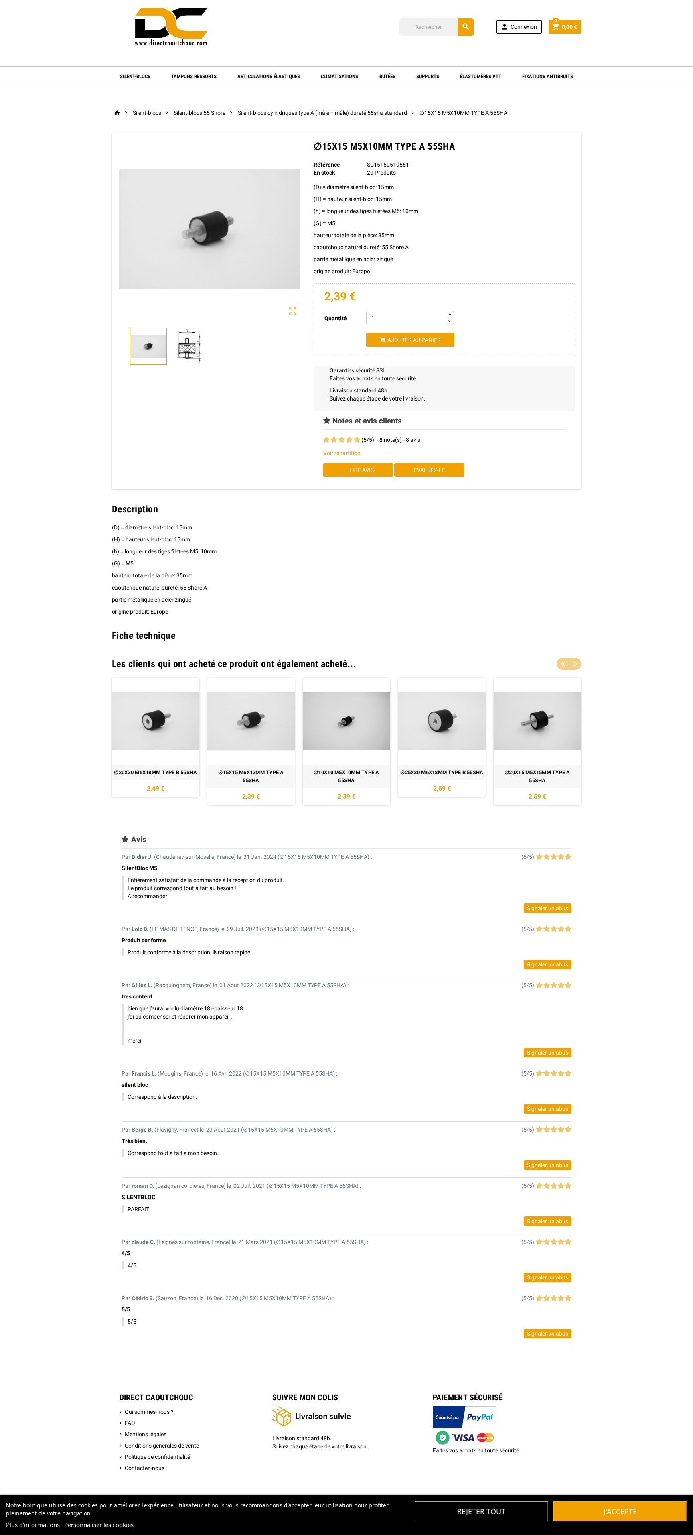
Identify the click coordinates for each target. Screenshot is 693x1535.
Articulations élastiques (268, 76)
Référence (327, 164)
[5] (357, 440)
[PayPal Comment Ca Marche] (464, 1425)
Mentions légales (145, 1434)
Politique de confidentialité (157, 1457)
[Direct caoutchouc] (172, 26)
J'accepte (620, 1511)
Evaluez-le (429, 470)
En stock (324, 172)
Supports (427, 76)
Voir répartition (342, 453)
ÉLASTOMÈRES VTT (480, 76)
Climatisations (339, 76)
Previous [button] (563, 664)
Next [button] (575, 664)
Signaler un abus (547, 908)
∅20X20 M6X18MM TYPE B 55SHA (155, 772)
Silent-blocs (135, 76)
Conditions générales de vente (162, 1445)
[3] (341, 440)
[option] (155, 741)
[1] (326, 440)
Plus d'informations (33, 1525)
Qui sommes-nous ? (149, 1412)
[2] (334, 440)
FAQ (130, 1423)
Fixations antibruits (547, 76)
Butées (387, 76)
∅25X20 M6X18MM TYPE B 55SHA (441, 772)
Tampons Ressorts (194, 76)
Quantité (335, 318)
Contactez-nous (144, 1468)
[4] (349, 440)
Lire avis (361, 470)
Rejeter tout (481, 1511)
